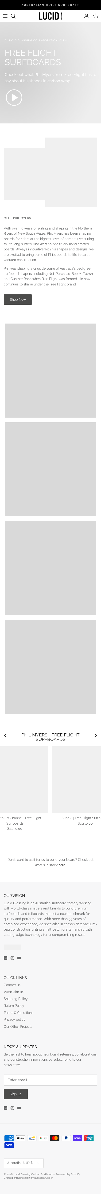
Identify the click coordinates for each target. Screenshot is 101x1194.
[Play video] (14, 97)
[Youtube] (19, 958)
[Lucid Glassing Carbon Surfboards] (50, 16)
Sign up (16, 1094)
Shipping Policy (16, 999)
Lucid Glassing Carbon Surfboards (33, 1174)
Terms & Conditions (18, 1013)
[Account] (85, 16)
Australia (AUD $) (20, 1163)
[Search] (15, 16)
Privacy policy (14, 1019)
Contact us (12, 985)
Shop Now (18, 299)
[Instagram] (12, 958)
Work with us (13, 992)
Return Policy (14, 1006)
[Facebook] (5, 958)
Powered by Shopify (68, 1174)
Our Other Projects (18, 1026)
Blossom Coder (43, 1177)
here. (62, 865)
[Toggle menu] (5, 16)
